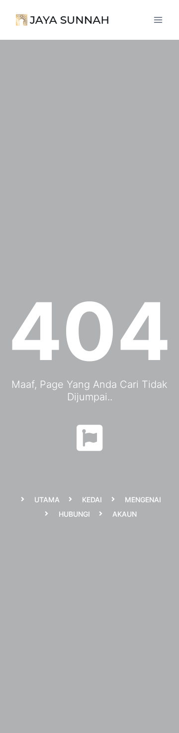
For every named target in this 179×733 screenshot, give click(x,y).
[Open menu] (158, 19)
